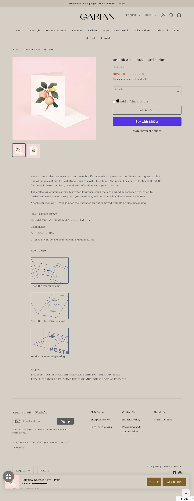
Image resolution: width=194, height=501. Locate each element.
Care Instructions (101, 427)
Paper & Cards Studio (116, 30)
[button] (185, 498)
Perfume (77, 30)
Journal (105, 38)
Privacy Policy (153, 466)
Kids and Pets (143, 30)
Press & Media (163, 419)
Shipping (117, 79)
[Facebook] (173, 472)
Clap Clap (118, 67)
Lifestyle (35, 30)
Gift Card (89, 38)
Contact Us (128, 412)
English (131, 15)
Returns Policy (131, 419)
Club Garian (97, 412)
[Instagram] (178, 472)
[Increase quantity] (158, 482)
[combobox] (147, 91)
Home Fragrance (56, 30)
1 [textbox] (116, 93)
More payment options (147, 131)
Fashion (93, 30)
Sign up (65, 421)
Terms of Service (172, 466)
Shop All (163, 30)
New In (19, 30)
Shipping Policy (100, 419)
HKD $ (149, 15)
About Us (159, 412)
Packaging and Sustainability (131, 429)
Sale (176, 30)
